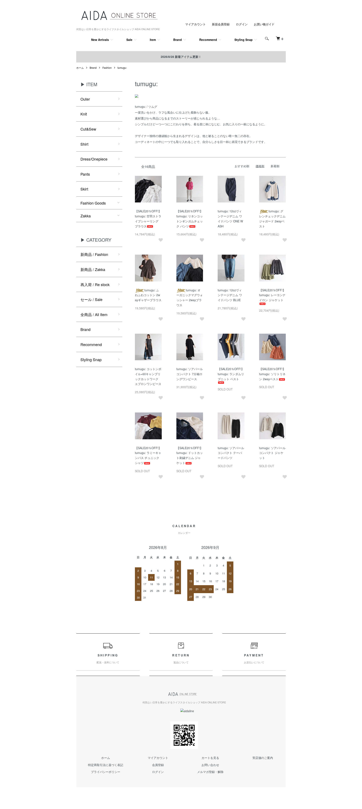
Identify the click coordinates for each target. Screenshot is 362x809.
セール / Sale (91, 299)
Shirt (84, 144)
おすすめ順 (242, 166)
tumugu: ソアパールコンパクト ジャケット (272, 453)
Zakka (85, 215)
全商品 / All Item (93, 314)
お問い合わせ (210, 765)
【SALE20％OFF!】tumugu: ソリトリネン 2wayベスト (272, 374)
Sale (129, 40)
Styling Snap (243, 40)
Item (153, 40)
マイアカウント (195, 24)
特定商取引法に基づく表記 (105, 765)
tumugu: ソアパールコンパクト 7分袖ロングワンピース (189, 374)
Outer (85, 99)
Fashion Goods (93, 203)
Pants (85, 174)
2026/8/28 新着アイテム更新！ (181, 56)
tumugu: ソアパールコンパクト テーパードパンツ (231, 453)
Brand (177, 40)
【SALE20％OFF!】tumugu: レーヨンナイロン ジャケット (272, 295)
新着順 (275, 166)
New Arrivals (100, 40)
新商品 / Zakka (92, 269)
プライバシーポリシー (105, 772)
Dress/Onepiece (93, 159)
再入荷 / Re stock (95, 284)
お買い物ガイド (264, 24)
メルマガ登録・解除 (210, 772)
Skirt (84, 189)
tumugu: (122, 67)
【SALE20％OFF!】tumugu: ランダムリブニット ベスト (231, 374)
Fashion (107, 67)
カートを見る (210, 758)
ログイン (242, 24)
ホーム (80, 67)
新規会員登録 (221, 24)
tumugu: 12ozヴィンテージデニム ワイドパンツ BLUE (230, 295)
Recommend (208, 40)
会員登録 (158, 765)
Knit (83, 114)
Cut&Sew (88, 129)
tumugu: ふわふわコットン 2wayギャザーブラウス (148, 295)
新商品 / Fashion (94, 254)
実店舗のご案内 (262, 758)
